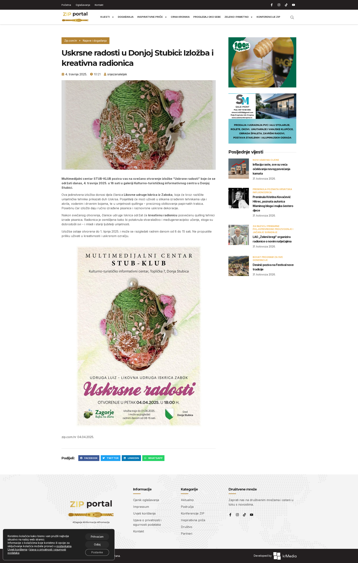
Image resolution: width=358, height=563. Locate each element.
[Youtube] (293, 5)
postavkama (63, 546)
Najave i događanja (95, 40)
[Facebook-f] (272, 5)
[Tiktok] (286, 5)
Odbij (97, 544)
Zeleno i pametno (236, 16)
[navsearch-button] (290, 17)
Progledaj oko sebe (207, 16)
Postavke (97, 552)
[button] (88, 458)
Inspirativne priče (150, 16)
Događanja (126, 16)
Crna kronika (180, 16)
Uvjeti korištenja (17, 549)
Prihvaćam (97, 536)
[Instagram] (279, 5)
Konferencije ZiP (268, 16)
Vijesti (105, 16)
